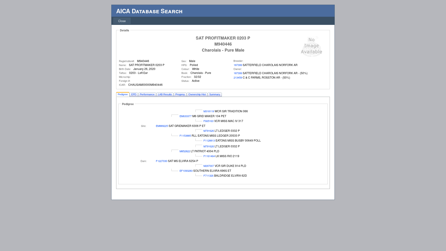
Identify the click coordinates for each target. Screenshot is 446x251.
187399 (238, 65)
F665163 (208, 121)
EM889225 (162, 126)
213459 (238, 77)
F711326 (208, 175)
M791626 (208, 130)
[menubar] (122, 21)
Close (122, 21)
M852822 (185, 151)
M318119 (208, 111)
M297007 (208, 166)
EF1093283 (186, 170)
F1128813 (209, 140)
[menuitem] (122, 21)
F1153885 (185, 135)
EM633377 (186, 116)
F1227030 (161, 161)
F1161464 (209, 156)
